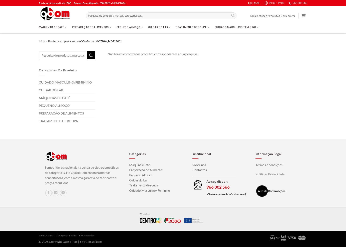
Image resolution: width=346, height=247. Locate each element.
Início (42, 41)
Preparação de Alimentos (146, 170)
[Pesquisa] (232, 15)
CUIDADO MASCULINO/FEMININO (235, 27)
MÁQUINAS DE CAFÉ (51, 27)
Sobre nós (199, 165)
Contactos (199, 170)
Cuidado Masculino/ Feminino (149, 190)
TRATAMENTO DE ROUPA (191, 27)
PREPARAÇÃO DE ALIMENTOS (90, 27)
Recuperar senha (66, 235)
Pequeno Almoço (140, 175)
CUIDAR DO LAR (158, 27)
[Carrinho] (303, 15)
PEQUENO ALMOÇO (128, 27)
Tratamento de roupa (143, 185)
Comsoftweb (94, 241)
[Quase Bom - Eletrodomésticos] (59, 13)
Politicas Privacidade (270, 174)
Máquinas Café (139, 165)
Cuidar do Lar (138, 180)
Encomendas (87, 235)
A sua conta (46, 235)
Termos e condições (269, 165)
